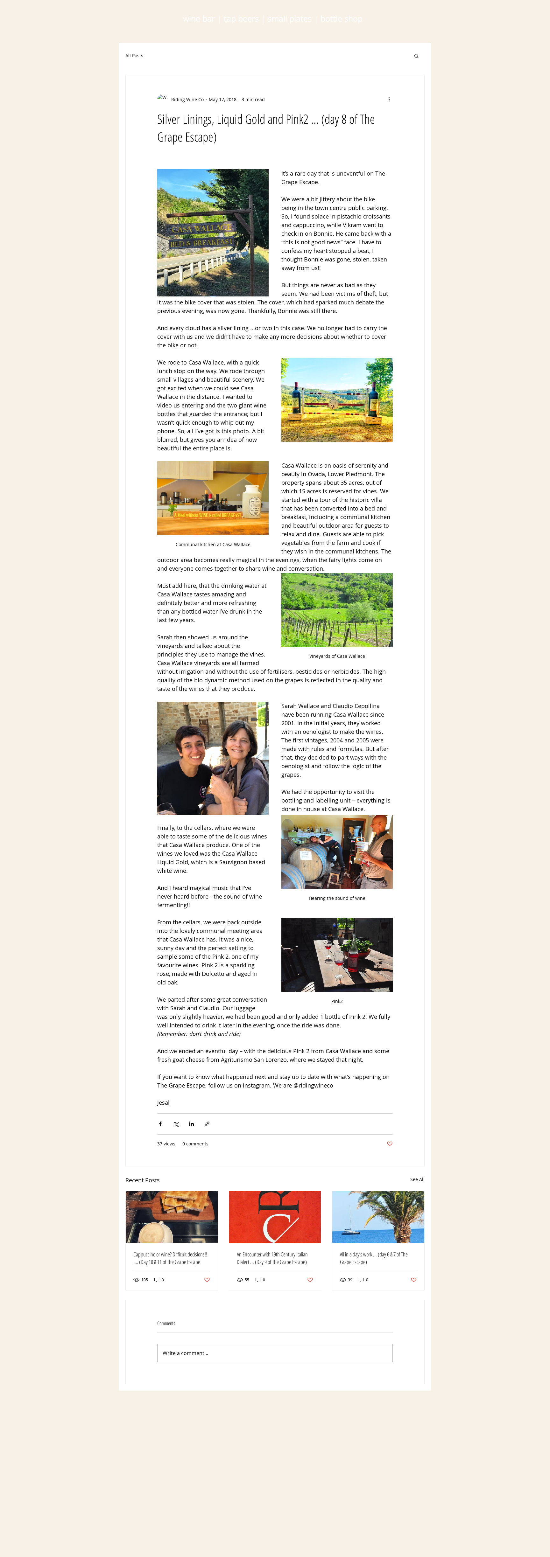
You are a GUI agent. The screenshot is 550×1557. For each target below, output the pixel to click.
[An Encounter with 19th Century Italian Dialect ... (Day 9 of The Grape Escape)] (275, 1217)
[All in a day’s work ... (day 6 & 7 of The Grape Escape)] (378, 1217)
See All (417, 1179)
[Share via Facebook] (160, 1124)
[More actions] (389, 99)
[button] (416, 55)
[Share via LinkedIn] (191, 1124)
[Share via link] (207, 1124)
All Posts (134, 55)
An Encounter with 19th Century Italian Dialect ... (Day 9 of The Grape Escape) (272, 1258)
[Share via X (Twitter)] (176, 1124)
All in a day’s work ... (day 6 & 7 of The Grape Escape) (374, 1258)
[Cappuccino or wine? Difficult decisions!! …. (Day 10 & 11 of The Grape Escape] (172, 1217)
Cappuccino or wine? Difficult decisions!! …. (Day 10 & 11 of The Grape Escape (170, 1258)
